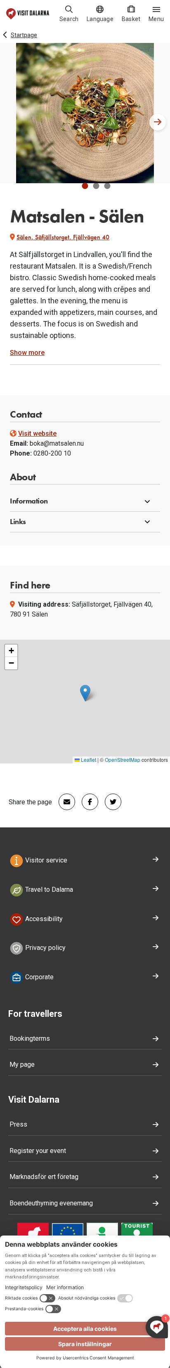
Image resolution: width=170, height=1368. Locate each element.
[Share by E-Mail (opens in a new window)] (63, 802)
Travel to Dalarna (48, 889)
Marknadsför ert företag (43, 1177)
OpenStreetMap (122, 759)
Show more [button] (27, 353)
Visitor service (45, 860)
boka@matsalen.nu (57, 443)
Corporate (39, 977)
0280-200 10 (52, 453)
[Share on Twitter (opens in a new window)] (109, 802)
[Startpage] (27, 14)
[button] (85, 186)
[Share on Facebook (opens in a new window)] (86, 802)
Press (18, 1124)
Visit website (37, 433)
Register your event (37, 1151)
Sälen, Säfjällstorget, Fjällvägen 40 (63, 237)
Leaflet (88, 759)
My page (22, 1064)
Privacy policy (45, 948)
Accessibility (43, 919)
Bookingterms (29, 1038)
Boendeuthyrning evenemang (51, 1203)
